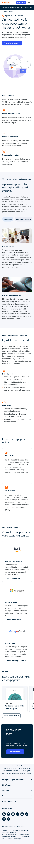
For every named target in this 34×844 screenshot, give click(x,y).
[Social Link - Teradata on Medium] (13, 814)
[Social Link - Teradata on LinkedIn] (4, 814)
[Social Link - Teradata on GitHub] (8, 814)
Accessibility (25, 836)
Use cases (8, 219)
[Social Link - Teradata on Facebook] (26, 814)
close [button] (30, 7)
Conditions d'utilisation (9, 836)
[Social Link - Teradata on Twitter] (17, 814)
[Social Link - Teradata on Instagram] (4, 819)
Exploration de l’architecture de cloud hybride (17, 768)
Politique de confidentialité (21, 830)
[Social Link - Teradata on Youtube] (22, 814)
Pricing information (11, 43)
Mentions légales (24, 834)
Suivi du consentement (9, 834)
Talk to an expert (14, 752)
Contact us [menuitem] (21, 2)
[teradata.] (6, 2)
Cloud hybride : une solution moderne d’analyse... (17, 773)
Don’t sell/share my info (9, 832)
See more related (10, 716)
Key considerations (23, 219)
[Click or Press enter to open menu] (29, 2)
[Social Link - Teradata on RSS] (8, 819)
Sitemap (4, 830)
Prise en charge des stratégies (11, 839)
